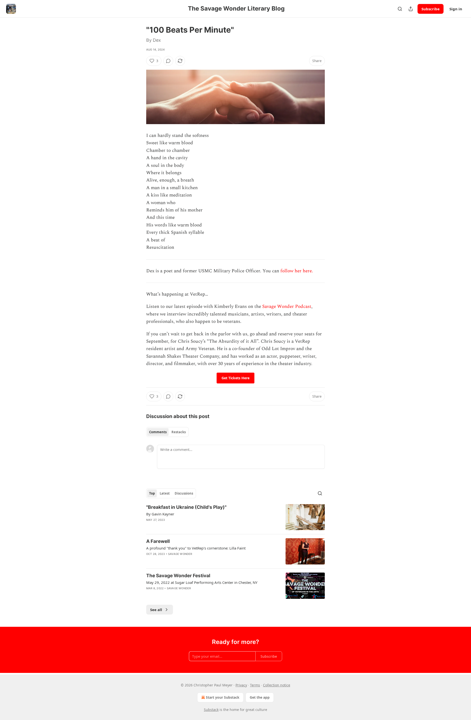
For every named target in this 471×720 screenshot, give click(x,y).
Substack (211, 709)
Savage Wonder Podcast (286, 306)
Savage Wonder (180, 554)
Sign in (455, 8)
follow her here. (296, 271)
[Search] (400, 9)
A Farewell (158, 541)
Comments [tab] (158, 432)
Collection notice (276, 685)
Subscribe (430, 8)
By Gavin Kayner (160, 513)
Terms (255, 685)
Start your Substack (222, 697)
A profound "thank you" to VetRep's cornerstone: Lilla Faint (196, 548)
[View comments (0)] (168, 61)
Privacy (241, 685)
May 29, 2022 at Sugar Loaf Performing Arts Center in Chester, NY (201, 582)
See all (156, 609)
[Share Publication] (411, 9)
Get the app (260, 697)
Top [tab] (152, 493)
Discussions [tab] (184, 493)
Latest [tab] (165, 493)
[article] (235, 517)
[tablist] (167, 432)
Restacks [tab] (178, 432)
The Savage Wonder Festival (178, 575)
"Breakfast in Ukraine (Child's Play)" (186, 507)
